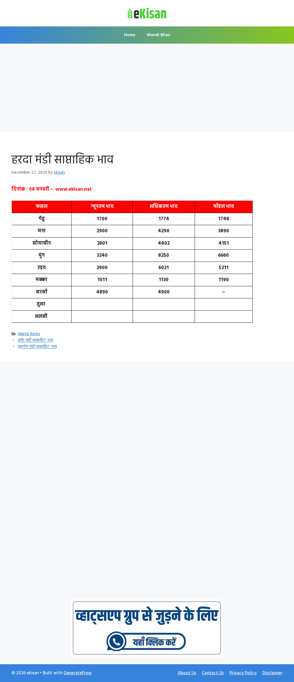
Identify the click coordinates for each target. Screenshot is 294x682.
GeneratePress (77, 673)
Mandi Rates (29, 334)
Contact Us (213, 673)
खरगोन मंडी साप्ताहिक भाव (37, 347)
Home (130, 35)
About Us (187, 673)
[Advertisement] (147, 89)
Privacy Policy (243, 673)
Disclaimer (272, 673)
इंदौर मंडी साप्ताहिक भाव (35, 340)
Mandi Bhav (158, 35)
